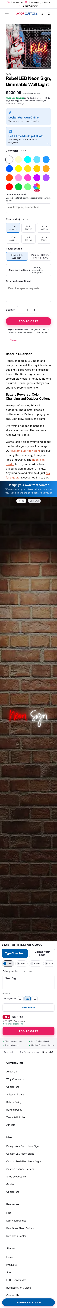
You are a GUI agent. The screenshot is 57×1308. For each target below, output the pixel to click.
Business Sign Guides (18, 1287)
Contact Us (12, 1086)
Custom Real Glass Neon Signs (23, 1161)
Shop (9, 1272)
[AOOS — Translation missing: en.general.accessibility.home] (27, 13)
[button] (7, 13)
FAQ (8, 1213)
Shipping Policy (15, 1094)
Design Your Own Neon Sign (22, 1146)
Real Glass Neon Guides (20, 1228)
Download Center (16, 1235)
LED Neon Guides (16, 1220)
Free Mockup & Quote (28, 1302)
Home (9, 1257)
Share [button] (13, 340)
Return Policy (14, 1102)
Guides (10, 1184)
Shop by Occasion (16, 1176)
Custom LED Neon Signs (20, 1153)
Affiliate (10, 1124)
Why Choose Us (15, 1079)
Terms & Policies (15, 1117)
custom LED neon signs (26, 450)
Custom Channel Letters (20, 1169)
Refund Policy (14, 1109)
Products (11, 1264)
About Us (11, 1071)
